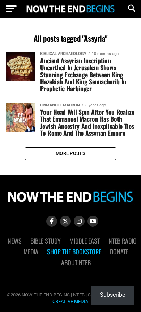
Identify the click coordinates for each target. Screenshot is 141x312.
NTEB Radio (122, 240)
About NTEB (76, 262)
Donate (119, 251)
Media (31, 251)
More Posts (70, 153)
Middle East (84, 240)
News (15, 240)
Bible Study (45, 240)
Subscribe (112, 294)
